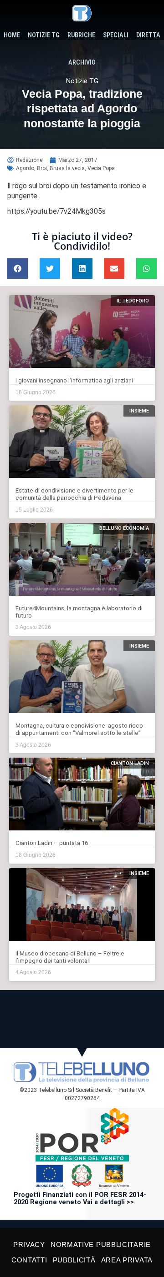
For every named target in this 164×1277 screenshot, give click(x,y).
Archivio (82, 62)
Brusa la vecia (67, 168)
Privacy (29, 1244)
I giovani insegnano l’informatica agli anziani (74, 380)
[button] (17, 268)
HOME (12, 35)
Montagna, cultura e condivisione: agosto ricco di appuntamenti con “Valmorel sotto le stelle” (79, 729)
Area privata (127, 1260)
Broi (42, 168)
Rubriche (81, 35)
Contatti (29, 1260)
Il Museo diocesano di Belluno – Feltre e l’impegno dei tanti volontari (69, 957)
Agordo (25, 168)
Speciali (115, 35)
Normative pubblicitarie (101, 1244)
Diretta (148, 35)
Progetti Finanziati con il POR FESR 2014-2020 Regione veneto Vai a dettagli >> (80, 1198)
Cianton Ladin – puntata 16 (51, 843)
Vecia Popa (101, 168)
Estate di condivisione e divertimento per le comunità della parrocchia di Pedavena (74, 494)
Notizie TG (44, 35)
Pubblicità (74, 1260)
